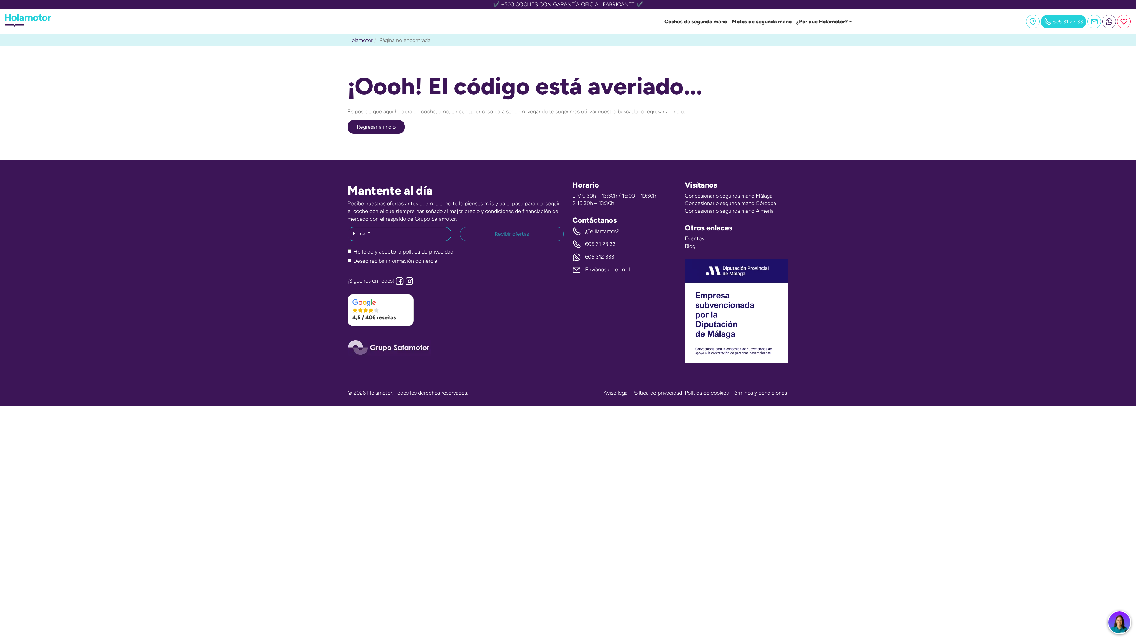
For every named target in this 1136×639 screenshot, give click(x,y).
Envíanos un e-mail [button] (607, 269)
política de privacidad (428, 251)
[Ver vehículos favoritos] (1124, 21)
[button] (380, 310)
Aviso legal (616, 393)
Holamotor (360, 40)
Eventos (694, 238)
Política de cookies (707, 393)
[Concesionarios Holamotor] (1033, 21)
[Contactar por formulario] (1094, 21)
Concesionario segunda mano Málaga (728, 196)
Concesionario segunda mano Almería (729, 211)
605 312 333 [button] (599, 257)
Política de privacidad (657, 393)
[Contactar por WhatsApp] (1109, 21)
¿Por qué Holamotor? (822, 21)
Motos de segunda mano (762, 21)
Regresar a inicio (376, 127)
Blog (690, 246)
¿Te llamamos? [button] (602, 231)
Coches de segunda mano (695, 21)
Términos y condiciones (759, 393)
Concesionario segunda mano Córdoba (730, 203)
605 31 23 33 (600, 244)
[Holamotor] (28, 25)
